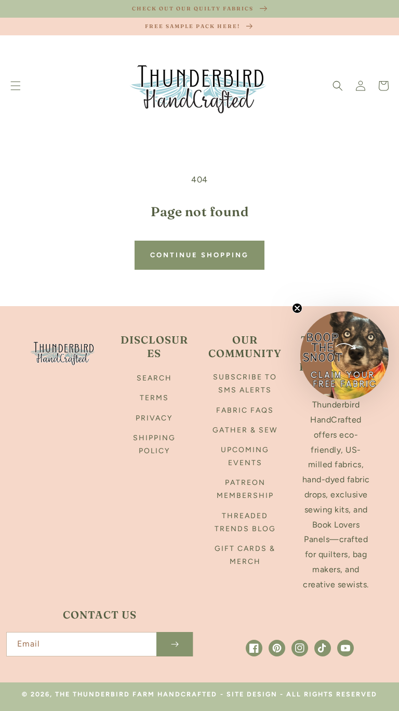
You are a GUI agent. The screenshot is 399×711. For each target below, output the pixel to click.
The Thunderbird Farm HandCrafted (136, 694)
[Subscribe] (174, 644)
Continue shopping (199, 255)
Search (154, 378)
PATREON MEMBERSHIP (245, 489)
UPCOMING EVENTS (245, 456)
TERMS (154, 397)
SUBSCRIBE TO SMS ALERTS (245, 383)
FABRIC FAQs (245, 410)
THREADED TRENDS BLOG (245, 522)
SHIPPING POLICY (154, 444)
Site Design (252, 694)
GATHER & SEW (244, 430)
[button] (15, 85)
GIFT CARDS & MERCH (245, 555)
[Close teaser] (297, 308)
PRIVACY (154, 418)
